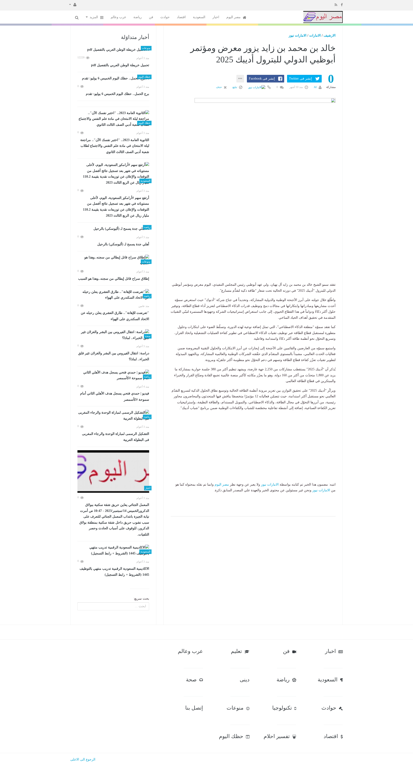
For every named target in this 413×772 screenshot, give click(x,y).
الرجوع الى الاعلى (82, 759)
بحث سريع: (141, 598)
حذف (219, 87)
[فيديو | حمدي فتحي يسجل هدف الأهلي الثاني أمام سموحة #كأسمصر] (113, 375)
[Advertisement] (253, 252)
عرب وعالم (118, 17)
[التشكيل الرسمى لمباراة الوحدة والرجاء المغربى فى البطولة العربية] (113, 416)
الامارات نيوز (297, 35)
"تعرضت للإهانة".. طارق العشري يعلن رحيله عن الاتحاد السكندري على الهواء (115, 316)
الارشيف (330, 35)
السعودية (199, 17)
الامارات (315, 35)
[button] (72, 4)
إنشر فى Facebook (262, 78)
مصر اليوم (234, 17)
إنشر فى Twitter (300, 78)
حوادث (165, 17)
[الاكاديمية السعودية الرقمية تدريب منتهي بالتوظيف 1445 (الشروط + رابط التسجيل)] (113, 550)
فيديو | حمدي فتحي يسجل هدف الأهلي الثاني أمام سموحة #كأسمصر (114, 396)
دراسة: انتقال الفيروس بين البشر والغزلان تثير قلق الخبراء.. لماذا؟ (113, 356)
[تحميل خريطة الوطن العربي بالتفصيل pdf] (113, 50)
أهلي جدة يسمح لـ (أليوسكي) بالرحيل (123, 244)
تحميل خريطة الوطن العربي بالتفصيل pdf (120, 65)
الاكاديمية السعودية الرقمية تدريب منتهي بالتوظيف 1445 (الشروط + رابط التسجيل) (114, 572)
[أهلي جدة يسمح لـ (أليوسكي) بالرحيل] (113, 229)
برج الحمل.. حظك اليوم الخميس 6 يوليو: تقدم (117, 94)
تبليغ (235, 87)
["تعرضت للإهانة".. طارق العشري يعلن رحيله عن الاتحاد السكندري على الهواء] (113, 295)
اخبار (215, 17)
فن (151, 17)
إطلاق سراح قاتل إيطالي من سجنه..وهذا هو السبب (113, 278)
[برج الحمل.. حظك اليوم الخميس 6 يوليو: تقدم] (113, 79)
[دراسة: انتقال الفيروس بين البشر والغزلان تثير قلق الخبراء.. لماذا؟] (113, 335)
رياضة (137, 17)
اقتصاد (181, 17)
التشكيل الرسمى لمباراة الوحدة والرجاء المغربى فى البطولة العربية (115, 437)
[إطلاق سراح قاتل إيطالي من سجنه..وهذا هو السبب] (113, 260)
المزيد (94, 17)
